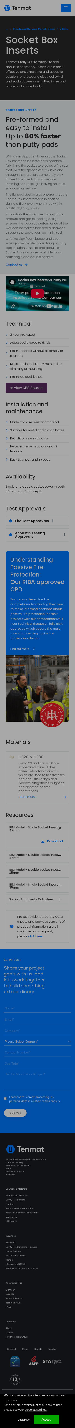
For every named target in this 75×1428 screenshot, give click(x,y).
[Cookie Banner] (37, 1411)
